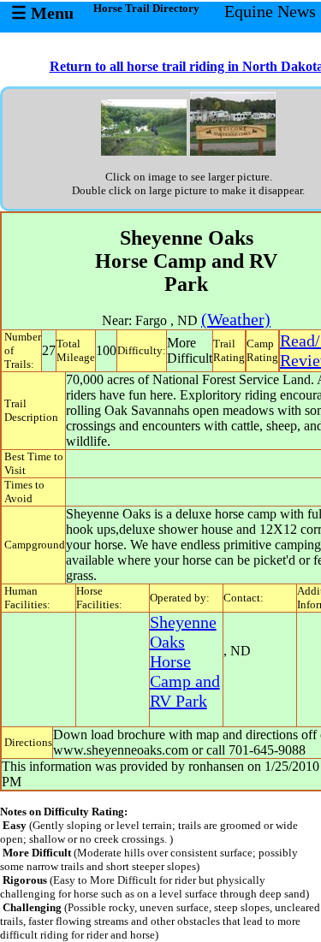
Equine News (270, 11)
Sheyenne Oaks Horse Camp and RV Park (185, 661)
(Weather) (235, 319)
